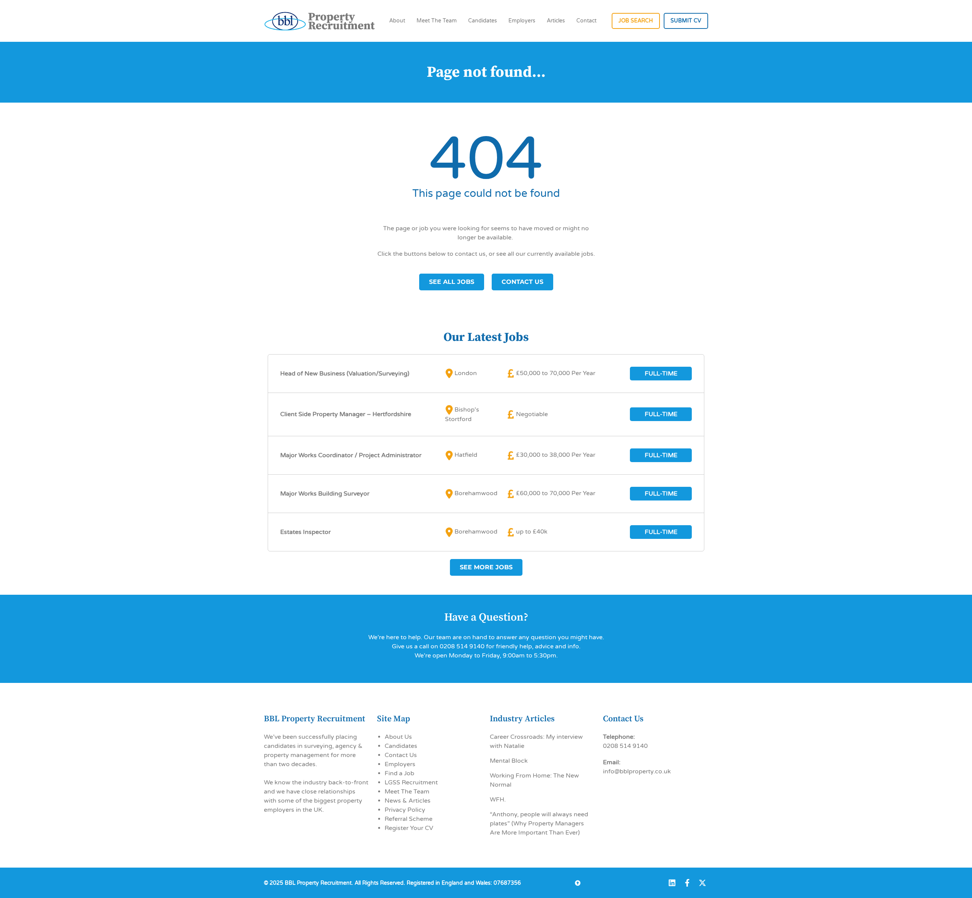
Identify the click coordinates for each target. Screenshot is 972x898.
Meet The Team (437, 20)
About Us (398, 737)
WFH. (498, 799)
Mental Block (509, 761)
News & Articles (408, 801)
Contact (586, 20)
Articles (556, 20)
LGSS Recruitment (411, 782)
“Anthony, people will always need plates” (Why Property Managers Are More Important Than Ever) (539, 823)
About (397, 20)
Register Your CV (409, 828)
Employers (521, 20)
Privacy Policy (405, 810)
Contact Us (401, 755)
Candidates (482, 20)
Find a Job (399, 773)
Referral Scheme (408, 819)
